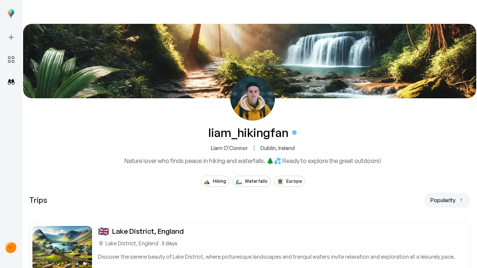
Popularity (442, 200)
